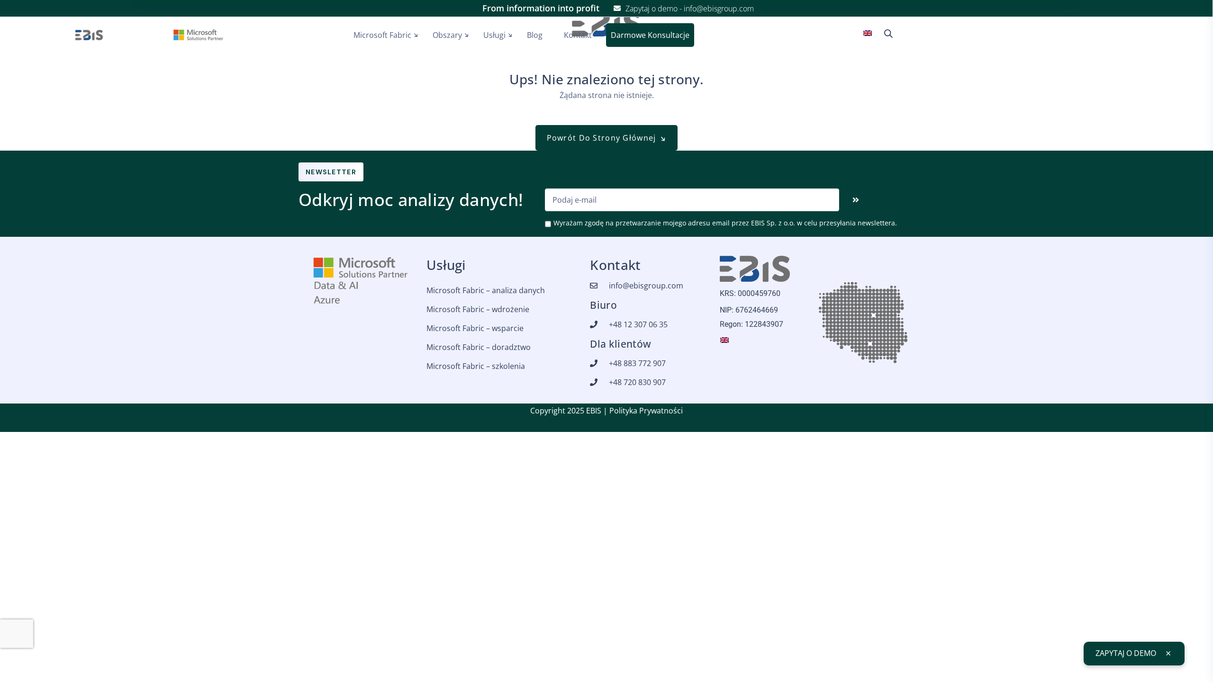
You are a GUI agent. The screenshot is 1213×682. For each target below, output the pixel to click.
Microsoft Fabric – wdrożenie (477, 309)
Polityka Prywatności (646, 410)
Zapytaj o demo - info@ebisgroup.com (689, 8)
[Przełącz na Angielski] (870, 33)
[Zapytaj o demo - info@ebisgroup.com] (617, 8)
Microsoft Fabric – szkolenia (475, 366)
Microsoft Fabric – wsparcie (475, 328)
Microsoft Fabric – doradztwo (478, 347)
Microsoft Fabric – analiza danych (485, 290)
